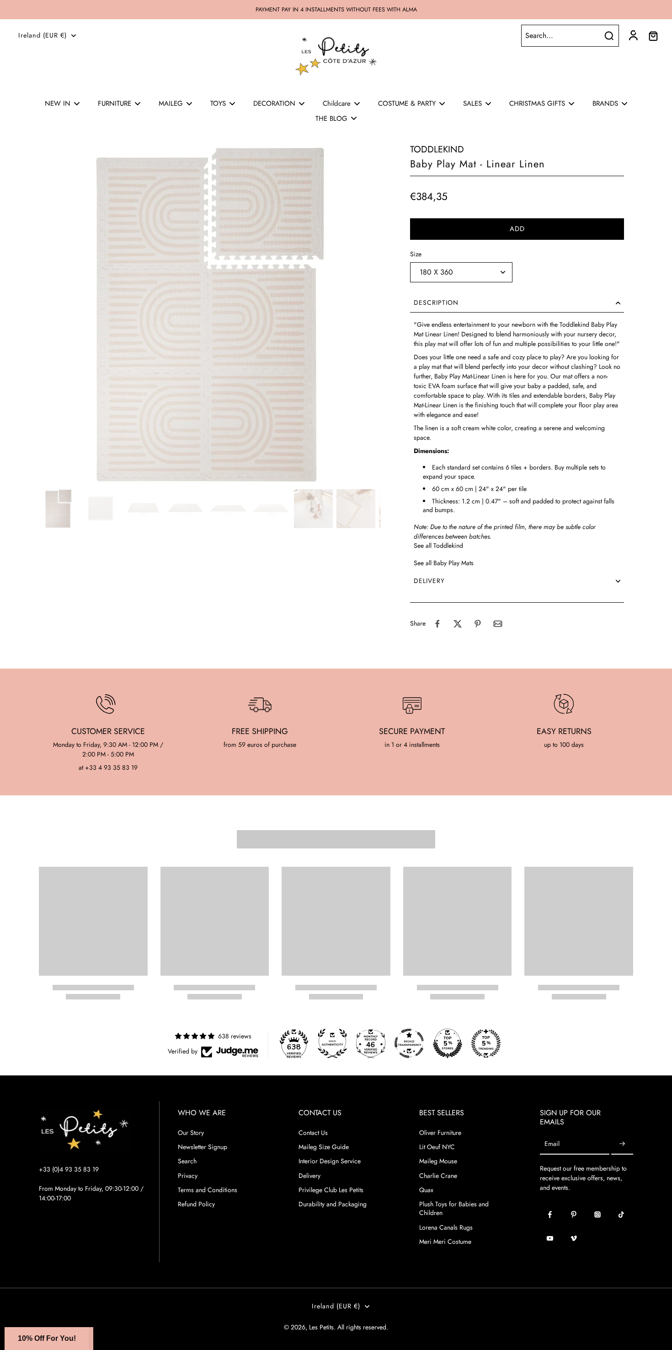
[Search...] (609, 35)
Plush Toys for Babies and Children (454, 1208)
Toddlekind (437, 149)
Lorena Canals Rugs (446, 1227)
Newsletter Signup (202, 1147)
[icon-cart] (653, 36)
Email (552, 1144)
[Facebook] (550, 1214)
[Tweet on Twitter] (458, 624)
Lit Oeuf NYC (437, 1147)
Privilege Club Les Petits (331, 1190)
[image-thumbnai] (58, 508)
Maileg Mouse (438, 1161)
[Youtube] (550, 1238)
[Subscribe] (622, 1144)
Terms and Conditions (207, 1190)
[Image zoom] (210, 314)
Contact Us (313, 1133)
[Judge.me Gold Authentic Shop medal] (332, 1043)
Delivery (309, 1176)
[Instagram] (597, 1214)
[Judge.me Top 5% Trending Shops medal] (486, 1043)
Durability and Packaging (333, 1204)
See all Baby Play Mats (444, 562)
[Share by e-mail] (498, 624)
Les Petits (321, 1327)
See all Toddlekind (438, 545)
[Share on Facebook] (437, 624)
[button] (517, 229)
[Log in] (633, 36)
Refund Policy (196, 1204)
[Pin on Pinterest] (478, 624)
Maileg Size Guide (324, 1147)
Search (187, 1161)
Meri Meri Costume (445, 1241)
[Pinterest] (574, 1214)
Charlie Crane (438, 1176)
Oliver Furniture (440, 1133)
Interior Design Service (330, 1161)
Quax (426, 1190)
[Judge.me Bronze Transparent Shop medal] (409, 1043)
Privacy (187, 1176)
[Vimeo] (574, 1238)
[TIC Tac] (621, 1214)
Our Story (191, 1133)
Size (415, 254)
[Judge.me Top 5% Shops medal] (447, 1043)
